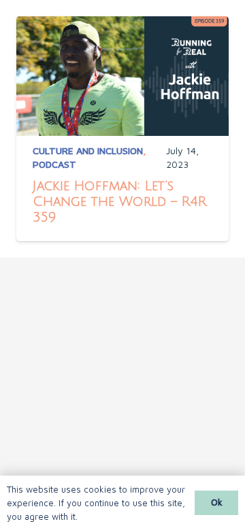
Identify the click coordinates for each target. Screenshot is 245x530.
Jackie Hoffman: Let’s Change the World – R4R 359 (120, 201)
